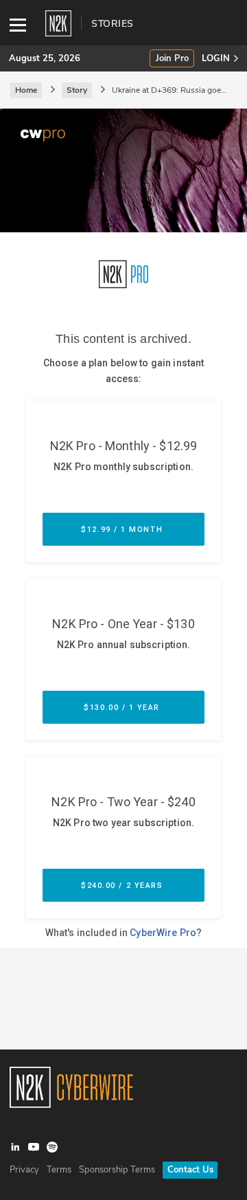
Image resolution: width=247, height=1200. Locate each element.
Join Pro (172, 58)
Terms (59, 1170)
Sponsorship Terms (117, 1170)
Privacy (24, 1170)
